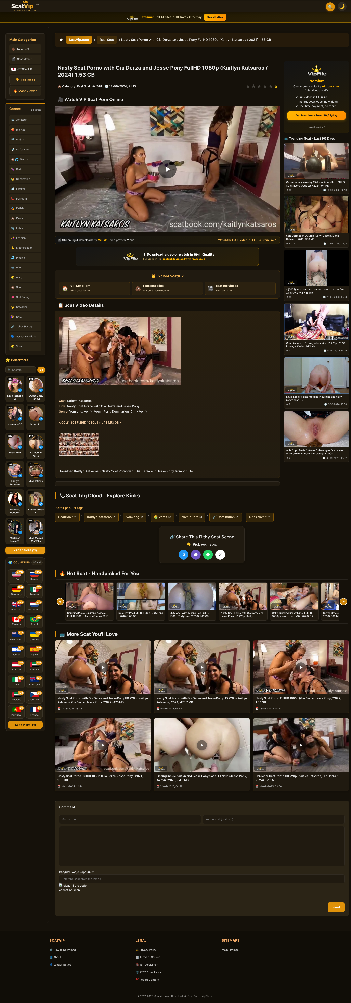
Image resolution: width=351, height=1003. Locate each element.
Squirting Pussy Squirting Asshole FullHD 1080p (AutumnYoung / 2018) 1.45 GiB (88, 616)
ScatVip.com (79, 40)
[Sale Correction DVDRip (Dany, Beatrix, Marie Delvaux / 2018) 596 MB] (316, 214)
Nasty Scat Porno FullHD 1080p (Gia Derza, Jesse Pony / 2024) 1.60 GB (100, 778)
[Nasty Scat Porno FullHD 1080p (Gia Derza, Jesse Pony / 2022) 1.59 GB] (301, 667)
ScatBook (65, 517)
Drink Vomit (258, 517)
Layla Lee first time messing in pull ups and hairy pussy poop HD (314, 398)
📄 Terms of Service (148, 957)
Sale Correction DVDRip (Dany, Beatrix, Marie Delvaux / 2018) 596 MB (312, 237)
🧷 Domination (224, 517)
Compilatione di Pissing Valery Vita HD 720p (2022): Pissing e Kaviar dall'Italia (316, 345)
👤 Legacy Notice (60, 964)
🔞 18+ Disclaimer (147, 964)
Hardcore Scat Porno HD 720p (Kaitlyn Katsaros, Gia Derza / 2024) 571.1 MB (297, 778)
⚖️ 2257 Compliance (148, 972)
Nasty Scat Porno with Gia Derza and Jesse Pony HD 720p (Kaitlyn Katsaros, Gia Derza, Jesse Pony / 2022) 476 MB (242, 617)
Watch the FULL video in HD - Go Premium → (247, 240)
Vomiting (133, 517)
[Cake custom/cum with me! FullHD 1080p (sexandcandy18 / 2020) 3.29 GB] (294, 596)
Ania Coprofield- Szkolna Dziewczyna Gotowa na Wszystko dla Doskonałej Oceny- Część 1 (314, 452)
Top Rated (25, 79)
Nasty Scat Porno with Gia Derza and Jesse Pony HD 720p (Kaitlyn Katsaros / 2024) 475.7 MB (201, 700)
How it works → (316, 127)
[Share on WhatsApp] (208, 555)
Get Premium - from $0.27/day (316, 115)
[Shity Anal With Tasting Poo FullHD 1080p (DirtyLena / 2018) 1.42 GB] (192, 596)
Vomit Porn (190, 517)
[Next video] (343, 601)
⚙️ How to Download (63, 949)
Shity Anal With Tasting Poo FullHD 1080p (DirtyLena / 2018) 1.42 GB (189, 614)
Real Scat (107, 40)
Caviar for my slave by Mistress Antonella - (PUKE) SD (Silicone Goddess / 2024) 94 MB (315, 184)
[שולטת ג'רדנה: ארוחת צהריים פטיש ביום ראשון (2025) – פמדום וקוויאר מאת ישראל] (316, 268)
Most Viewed (25, 91)
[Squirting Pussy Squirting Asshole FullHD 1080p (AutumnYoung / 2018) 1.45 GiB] (89, 596)
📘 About (55, 957)
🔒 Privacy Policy (146, 949)
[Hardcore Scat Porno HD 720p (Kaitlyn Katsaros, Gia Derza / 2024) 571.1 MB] (301, 745)
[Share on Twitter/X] (220, 555)
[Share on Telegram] (183, 555)
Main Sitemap (230, 949)
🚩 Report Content (147, 979)
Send (336, 907)
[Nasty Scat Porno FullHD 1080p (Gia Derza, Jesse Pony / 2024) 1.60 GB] (103, 745)
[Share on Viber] (196, 555)
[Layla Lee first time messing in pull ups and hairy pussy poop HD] (316, 375)
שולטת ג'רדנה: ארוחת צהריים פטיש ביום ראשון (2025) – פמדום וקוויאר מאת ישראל (315, 291)
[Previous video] (60, 601)
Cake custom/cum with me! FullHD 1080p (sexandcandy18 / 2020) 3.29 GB (293, 616)
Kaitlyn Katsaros (99, 517)
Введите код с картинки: (76, 872)
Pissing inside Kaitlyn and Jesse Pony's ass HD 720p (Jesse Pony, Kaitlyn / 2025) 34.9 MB (201, 778)
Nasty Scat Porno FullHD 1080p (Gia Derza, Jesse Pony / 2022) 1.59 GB (299, 700)
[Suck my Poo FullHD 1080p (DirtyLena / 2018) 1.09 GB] (141, 596)
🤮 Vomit (160, 517)
